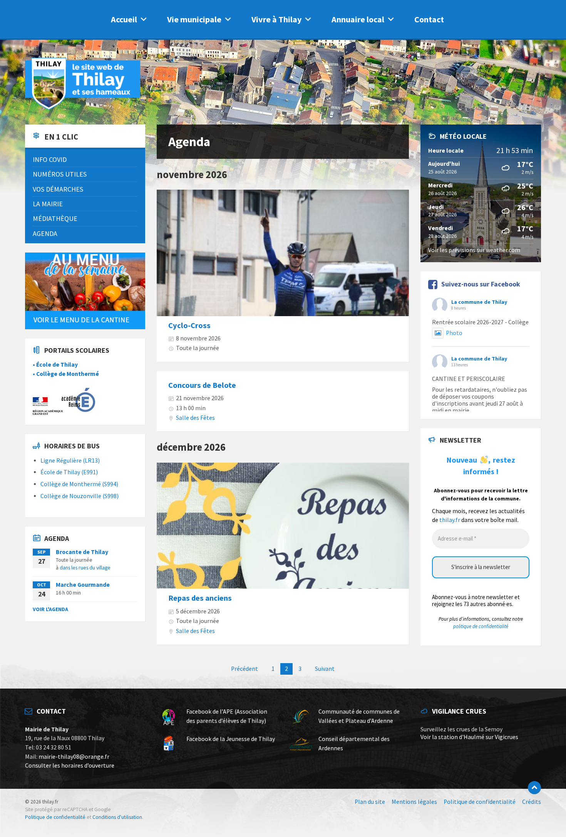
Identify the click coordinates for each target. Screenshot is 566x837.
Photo (454, 333)
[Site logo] (83, 108)
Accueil (124, 19)
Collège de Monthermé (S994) (79, 484)
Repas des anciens (200, 598)
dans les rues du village (85, 567)
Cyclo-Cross (189, 325)
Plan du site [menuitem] (370, 801)
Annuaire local (358, 19)
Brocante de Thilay (82, 552)
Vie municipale (194, 19)
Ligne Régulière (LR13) (70, 460)
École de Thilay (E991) (69, 472)
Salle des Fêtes (195, 417)
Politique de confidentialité (55, 817)
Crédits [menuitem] (531, 801)
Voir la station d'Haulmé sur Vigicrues (469, 737)
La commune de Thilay (479, 301)
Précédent (244, 668)
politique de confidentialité (480, 626)
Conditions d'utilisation (117, 817)
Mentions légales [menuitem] (414, 801)
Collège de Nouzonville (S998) (79, 496)
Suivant (325, 668)
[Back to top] (534, 787)
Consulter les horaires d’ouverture (69, 765)
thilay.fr (449, 520)
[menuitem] (85, 159)
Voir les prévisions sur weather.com (474, 250)
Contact (429, 19)
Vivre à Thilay (276, 19)
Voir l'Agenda (50, 609)
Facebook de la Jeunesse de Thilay (230, 739)
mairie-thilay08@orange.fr (74, 756)
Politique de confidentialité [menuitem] (480, 801)
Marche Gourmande (83, 584)
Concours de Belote (202, 385)
